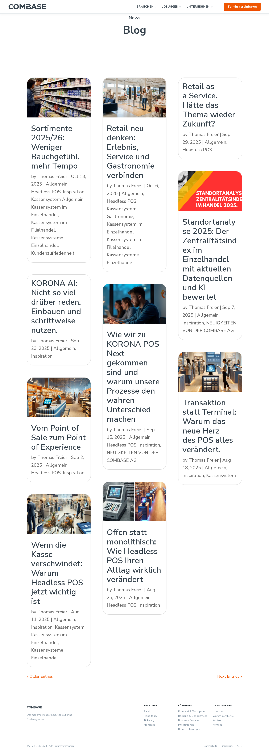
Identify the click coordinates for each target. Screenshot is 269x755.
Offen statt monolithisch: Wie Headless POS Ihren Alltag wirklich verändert (134, 556)
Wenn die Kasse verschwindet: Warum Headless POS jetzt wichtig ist (57, 573)
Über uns (218, 711)
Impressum (227, 746)
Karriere (217, 720)
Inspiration (73, 192)
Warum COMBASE (223, 716)
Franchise (149, 724)
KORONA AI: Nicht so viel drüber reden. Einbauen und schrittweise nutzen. (56, 307)
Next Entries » (229, 676)
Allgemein (56, 184)
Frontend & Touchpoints (192, 711)
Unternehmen (198, 7)
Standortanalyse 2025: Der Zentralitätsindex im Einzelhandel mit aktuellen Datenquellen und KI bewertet (209, 259)
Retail (147, 711)
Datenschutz (210, 746)
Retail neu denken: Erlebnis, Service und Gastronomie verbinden (130, 152)
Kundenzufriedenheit (52, 253)
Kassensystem (69, 627)
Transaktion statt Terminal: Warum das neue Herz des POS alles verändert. (209, 426)
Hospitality (150, 716)
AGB (239, 746)
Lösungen (170, 7)
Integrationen (186, 724)
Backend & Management (192, 716)
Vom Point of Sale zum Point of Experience (58, 437)
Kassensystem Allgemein (57, 199)
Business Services (188, 720)
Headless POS (46, 192)
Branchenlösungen (189, 729)
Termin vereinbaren (242, 7)
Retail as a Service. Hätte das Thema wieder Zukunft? (208, 105)
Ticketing (149, 720)
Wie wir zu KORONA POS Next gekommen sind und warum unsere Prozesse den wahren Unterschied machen (133, 376)
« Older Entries (40, 676)
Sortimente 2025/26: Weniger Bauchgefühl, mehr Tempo (55, 147)
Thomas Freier (52, 176)
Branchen (145, 7)
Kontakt (217, 724)
